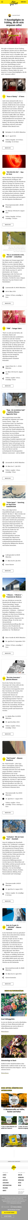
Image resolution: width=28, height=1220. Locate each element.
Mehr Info (8, 148)
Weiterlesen (5, 1031)
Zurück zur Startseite (14, 1161)
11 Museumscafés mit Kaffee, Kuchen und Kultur (14, 1110)
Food (4, 1177)
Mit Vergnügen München (14, 3)
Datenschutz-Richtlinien (15, 1202)
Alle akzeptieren (9, 1212)
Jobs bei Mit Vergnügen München (21, 1192)
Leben (4, 1175)
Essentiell (6, 1207)
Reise (19, 1185)
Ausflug (5, 1180)
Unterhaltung (7, 1185)
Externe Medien (17, 1207)
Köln (19, 1183)
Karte (4, 1190)
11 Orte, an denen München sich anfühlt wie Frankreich (9, 1127)
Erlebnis (5, 1188)
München (21, 1180)
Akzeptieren (7, 1216)
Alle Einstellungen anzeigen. (14, 1209)
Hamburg (21, 1177)
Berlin (20, 1175)
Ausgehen (6, 1183)
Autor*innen (21, 1189)
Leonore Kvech (16, 15)
